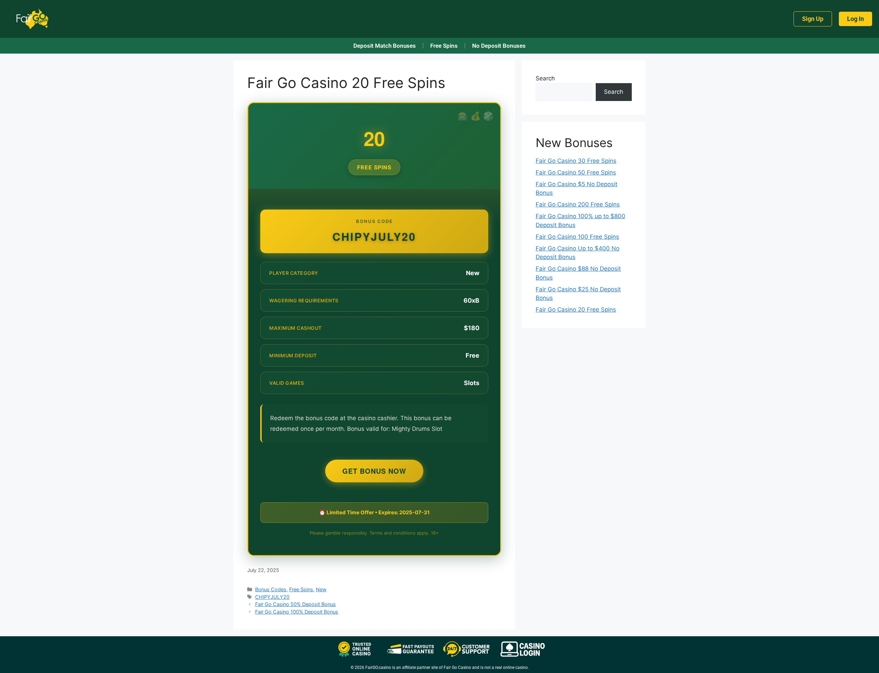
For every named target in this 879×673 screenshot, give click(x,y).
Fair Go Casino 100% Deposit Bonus (296, 612)
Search (545, 78)
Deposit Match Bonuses (384, 45)
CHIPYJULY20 (272, 597)
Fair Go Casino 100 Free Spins (577, 236)
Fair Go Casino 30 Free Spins (576, 160)
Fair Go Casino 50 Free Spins (576, 172)
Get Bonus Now (374, 471)
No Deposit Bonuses (499, 45)
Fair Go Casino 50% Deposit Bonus (295, 604)
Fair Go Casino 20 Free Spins (576, 309)
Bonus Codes (270, 589)
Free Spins (444, 45)
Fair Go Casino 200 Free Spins (578, 204)
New (321, 589)
